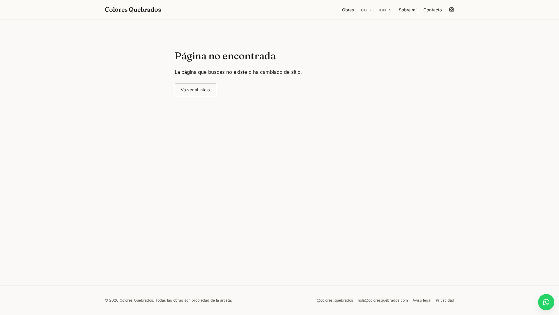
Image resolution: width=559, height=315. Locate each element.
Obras (348, 9)
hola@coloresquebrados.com (383, 300)
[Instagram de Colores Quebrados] (451, 9)
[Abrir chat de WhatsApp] (546, 302)
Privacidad (445, 300)
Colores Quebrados (133, 9)
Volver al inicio (195, 89)
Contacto (432, 9)
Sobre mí (407, 9)
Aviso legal (422, 300)
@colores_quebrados (335, 300)
